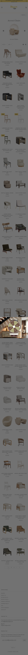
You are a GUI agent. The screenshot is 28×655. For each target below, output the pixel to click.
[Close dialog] (27, 317)
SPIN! (14, 335)
